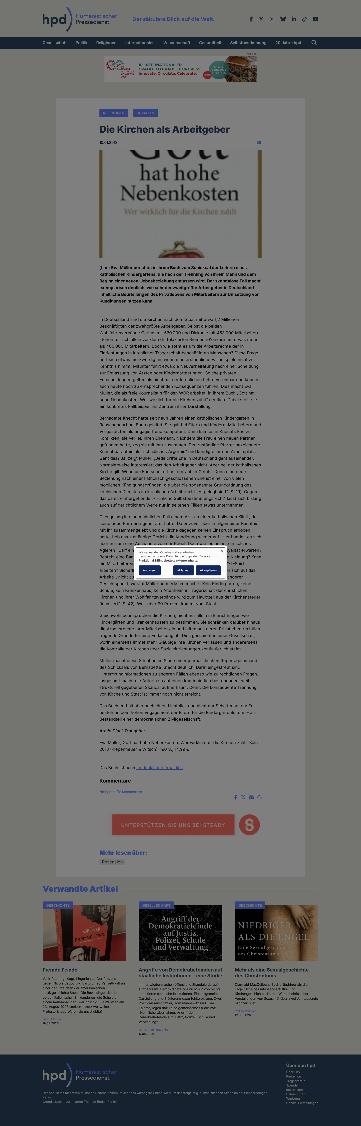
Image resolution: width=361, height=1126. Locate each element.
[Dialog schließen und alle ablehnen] (222, 550)
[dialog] (180, 563)
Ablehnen (183, 570)
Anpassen (149, 570)
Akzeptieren (208, 570)
